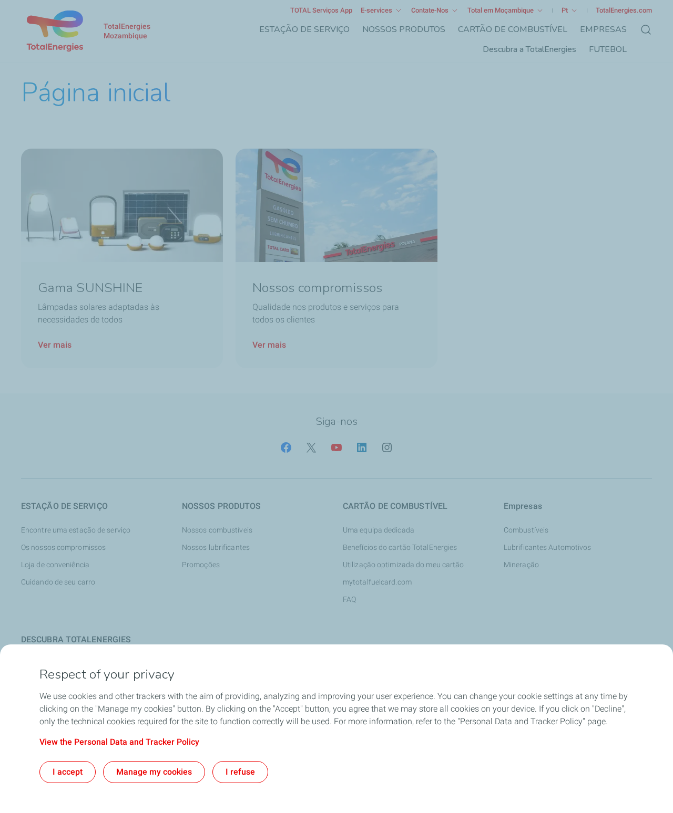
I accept (68, 772)
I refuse (240, 772)
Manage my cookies (154, 772)
